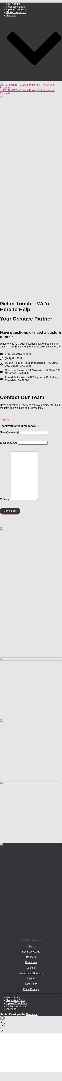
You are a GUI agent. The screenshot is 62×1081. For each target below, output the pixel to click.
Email (8, 442)
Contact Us (10, 511)
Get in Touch (13, 4)
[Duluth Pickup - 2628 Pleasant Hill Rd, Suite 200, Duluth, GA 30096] (31, 364)
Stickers (31, 967)
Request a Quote (15, 6)
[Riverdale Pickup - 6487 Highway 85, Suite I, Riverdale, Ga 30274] (31, 379)
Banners (31, 957)
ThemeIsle (32, 1014)
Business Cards (31, 951)
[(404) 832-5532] (11, 358)
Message (5, 499)
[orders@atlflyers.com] (15, 354)
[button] (34, 79)
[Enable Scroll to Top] (2, 1018)
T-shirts (31, 978)
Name (9, 432)
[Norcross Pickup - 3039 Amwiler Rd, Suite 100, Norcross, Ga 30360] (31, 372)
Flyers (31, 946)
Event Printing (31, 989)
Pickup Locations (16, 12)
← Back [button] (4, 419)
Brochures (31, 962)
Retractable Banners (31, 973)
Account (11, 1009)
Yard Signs (31, 984)
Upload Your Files (16, 9)
